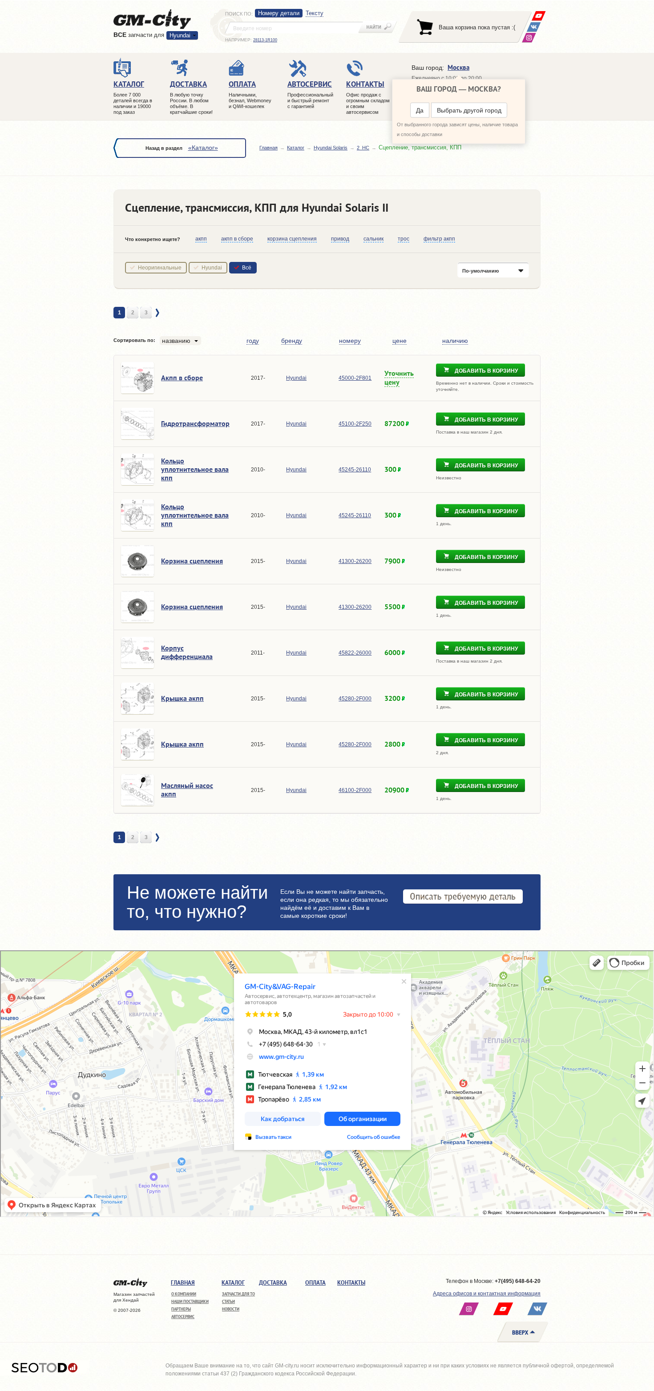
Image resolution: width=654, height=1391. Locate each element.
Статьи (228, 1301)
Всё (246, 268)
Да (420, 110)
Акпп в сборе (182, 377)
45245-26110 (355, 469)
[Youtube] (538, 15)
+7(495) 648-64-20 (518, 1281)
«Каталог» (203, 147)
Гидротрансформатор (195, 423)
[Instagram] (529, 37)
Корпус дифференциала (187, 652)
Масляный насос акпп (187, 789)
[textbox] (294, 27)
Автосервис (182, 1316)
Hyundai (212, 268)
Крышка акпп (182, 698)
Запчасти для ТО (238, 1293)
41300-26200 (355, 561)
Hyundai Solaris (330, 147)
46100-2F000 (355, 790)
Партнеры (181, 1309)
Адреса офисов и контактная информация (487, 1293)
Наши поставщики (190, 1301)
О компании (183, 1293)
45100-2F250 (355, 424)
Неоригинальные (160, 268)
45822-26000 (355, 653)
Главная (268, 147)
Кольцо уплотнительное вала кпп (195, 469)
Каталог (295, 147)
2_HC (363, 147)
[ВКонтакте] (534, 27)
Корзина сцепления (192, 560)
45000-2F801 (355, 378)
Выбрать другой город (469, 110)
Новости (230, 1309)
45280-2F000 (355, 699)
